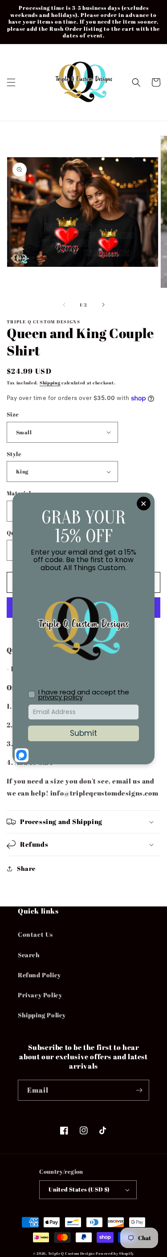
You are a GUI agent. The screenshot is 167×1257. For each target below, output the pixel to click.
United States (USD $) (79, 1189)
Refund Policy (39, 975)
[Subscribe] (139, 1090)
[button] (11, 82)
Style (14, 454)
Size (13, 414)
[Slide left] (64, 304)
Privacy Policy (40, 995)
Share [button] (26, 868)
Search (29, 955)
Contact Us (35, 934)
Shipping (50, 383)
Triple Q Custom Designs (71, 1253)
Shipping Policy (42, 1015)
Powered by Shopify (115, 1253)
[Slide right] (103, 304)
